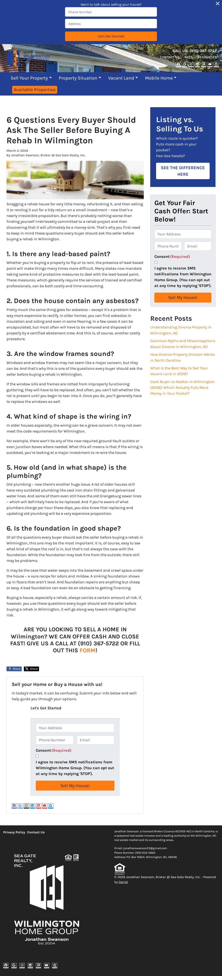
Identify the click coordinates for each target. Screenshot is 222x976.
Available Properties (35, 89)
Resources (207, 57)
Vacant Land (121, 78)
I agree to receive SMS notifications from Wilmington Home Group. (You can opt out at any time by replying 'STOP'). (75, 768)
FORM (88, 650)
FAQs (188, 57)
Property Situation (78, 78)
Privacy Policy (14, 832)
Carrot (123, 882)
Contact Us (170, 57)
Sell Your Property (29, 78)
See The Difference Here (183, 171)
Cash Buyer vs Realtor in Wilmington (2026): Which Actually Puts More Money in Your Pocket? (182, 387)
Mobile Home (159, 78)
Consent (53, 750)
